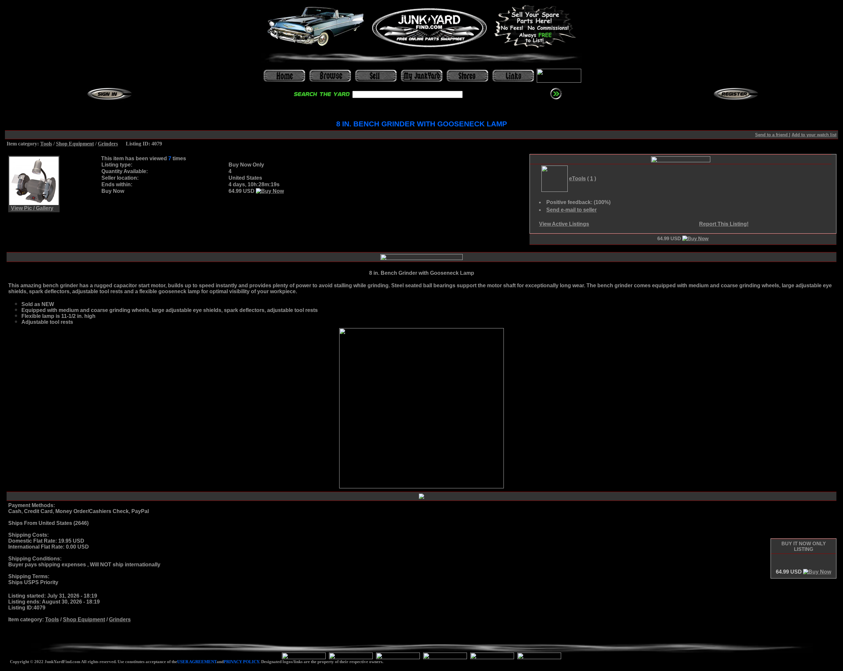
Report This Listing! (723, 224)
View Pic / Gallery (32, 208)
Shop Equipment (75, 143)
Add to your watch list (814, 134)
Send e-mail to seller (571, 210)
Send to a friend (772, 134)
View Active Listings (564, 224)
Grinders (108, 143)
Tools (46, 143)
